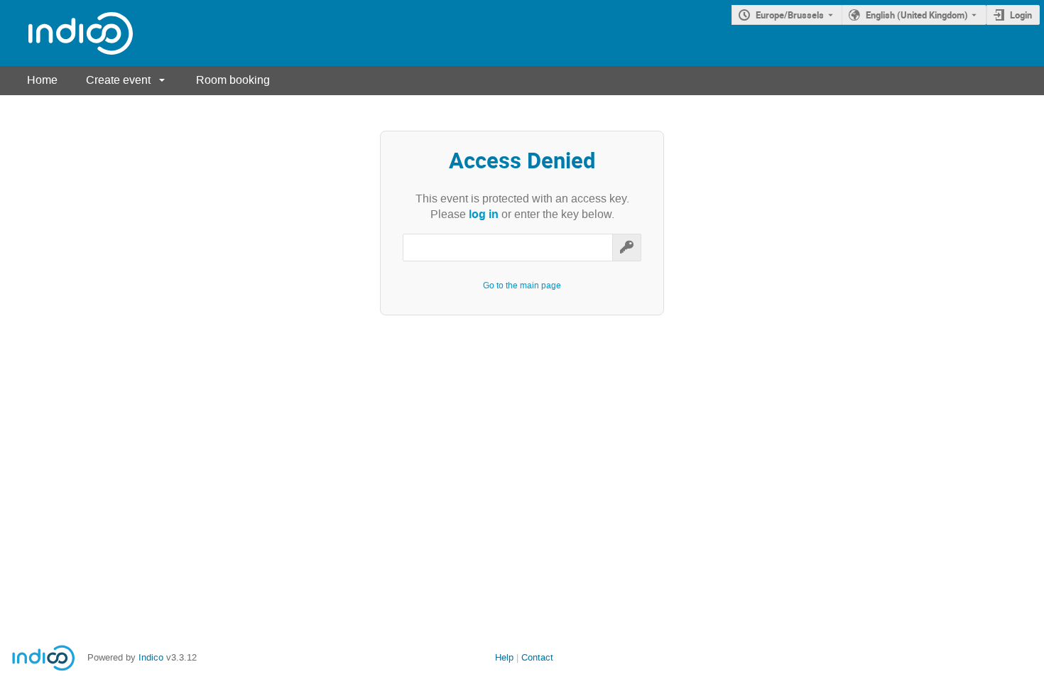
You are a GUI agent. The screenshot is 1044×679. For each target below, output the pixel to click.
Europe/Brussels (790, 15)
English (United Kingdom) (917, 15)
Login (1021, 15)
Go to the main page (522, 285)
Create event (118, 79)
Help (504, 657)
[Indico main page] (66, 33)
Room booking (233, 79)
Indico (150, 657)
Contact (537, 657)
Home (42, 79)
